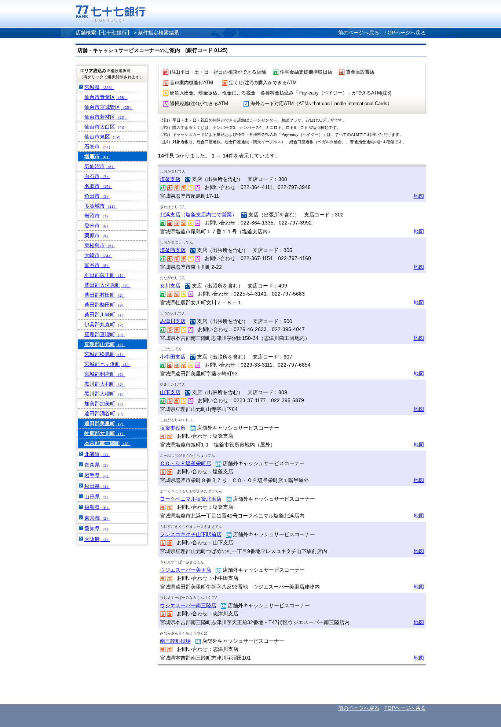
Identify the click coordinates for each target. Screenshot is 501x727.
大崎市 (98, 255)
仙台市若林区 (106, 117)
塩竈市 (97, 156)
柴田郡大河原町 (107, 285)
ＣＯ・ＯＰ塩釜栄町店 (185, 463)
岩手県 (97, 475)
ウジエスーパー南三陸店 (188, 605)
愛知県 (97, 528)
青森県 (97, 465)
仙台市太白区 (106, 127)
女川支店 (170, 286)
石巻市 (98, 146)
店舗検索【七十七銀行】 (104, 33)
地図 (419, 196)
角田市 (97, 196)
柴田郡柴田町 (104, 305)
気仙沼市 (99, 166)
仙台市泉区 (103, 137)
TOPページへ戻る (405, 33)
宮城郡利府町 (104, 374)
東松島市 (99, 245)
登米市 (97, 226)
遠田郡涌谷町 (104, 413)
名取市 (98, 186)
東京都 (97, 518)
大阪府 (97, 539)
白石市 (97, 176)
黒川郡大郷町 (104, 394)
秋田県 (97, 486)
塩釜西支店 (173, 250)
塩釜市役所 (173, 428)
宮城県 (99, 87)
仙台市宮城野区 (108, 107)
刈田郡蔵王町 (104, 275)
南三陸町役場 (175, 641)
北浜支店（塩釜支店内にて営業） (198, 215)
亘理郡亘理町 (104, 334)
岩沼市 (97, 216)
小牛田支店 (173, 357)
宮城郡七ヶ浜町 (107, 364)
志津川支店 (173, 321)
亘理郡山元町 (104, 344)
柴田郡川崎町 (104, 315)
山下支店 (170, 392)
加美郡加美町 (104, 404)
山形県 (97, 497)
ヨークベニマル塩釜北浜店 (191, 499)
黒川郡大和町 (104, 384)
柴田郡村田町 (104, 295)
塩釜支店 (170, 179)
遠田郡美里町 (104, 423)
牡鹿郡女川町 (104, 433)
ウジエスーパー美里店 (185, 570)
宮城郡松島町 (104, 354)
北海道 (97, 454)
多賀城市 (100, 206)
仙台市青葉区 (106, 97)
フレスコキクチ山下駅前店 (191, 534)
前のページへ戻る (358, 33)
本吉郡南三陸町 (107, 443)
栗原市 (97, 235)
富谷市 (97, 265)
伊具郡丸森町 (104, 324)
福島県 (97, 507)
